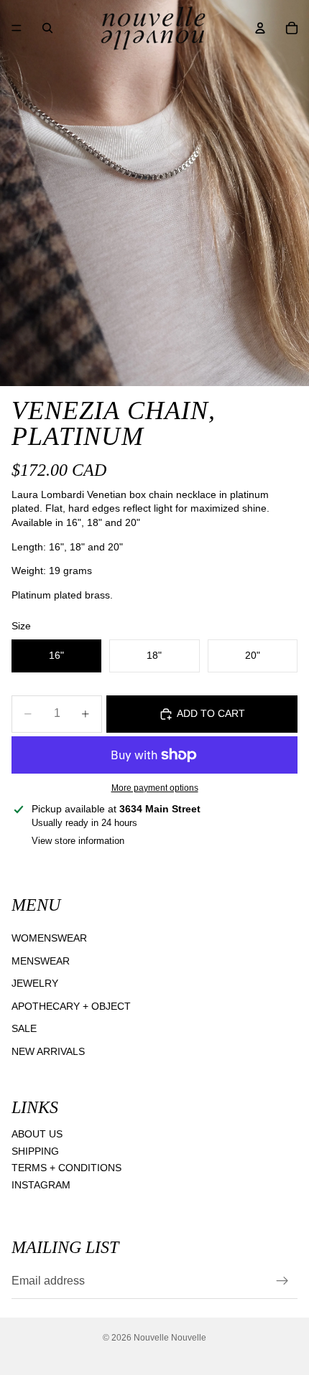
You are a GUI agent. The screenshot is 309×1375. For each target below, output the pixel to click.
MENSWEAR (40, 961)
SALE (24, 1028)
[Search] (47, 28)
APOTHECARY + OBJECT (71, 1006)
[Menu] (16, 27)
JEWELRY (34, 983)
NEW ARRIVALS (48, 1051)
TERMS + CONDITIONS (66, 1167)
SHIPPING (35, 1151)
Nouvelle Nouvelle (170, 1338)
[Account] (260, 28)
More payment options (154, 787)
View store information (78, 840)
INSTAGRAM (40, 1185)
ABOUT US (37, 1134)
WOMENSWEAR (49, 938)
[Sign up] (282, 1282)
